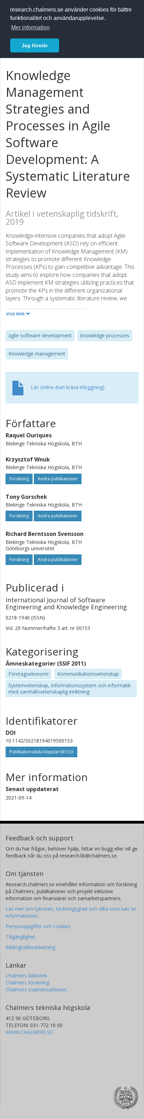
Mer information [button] (30, 27)
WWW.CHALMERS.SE (29, 1032)
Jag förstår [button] (35, 45)
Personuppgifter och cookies (38, 926)
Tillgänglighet (20, 936)
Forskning (19, 479)
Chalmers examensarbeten (36, 989)
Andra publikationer (58, 479)
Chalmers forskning (27, 982)
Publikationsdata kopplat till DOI (41, 752)
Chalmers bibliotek (26, 975)
